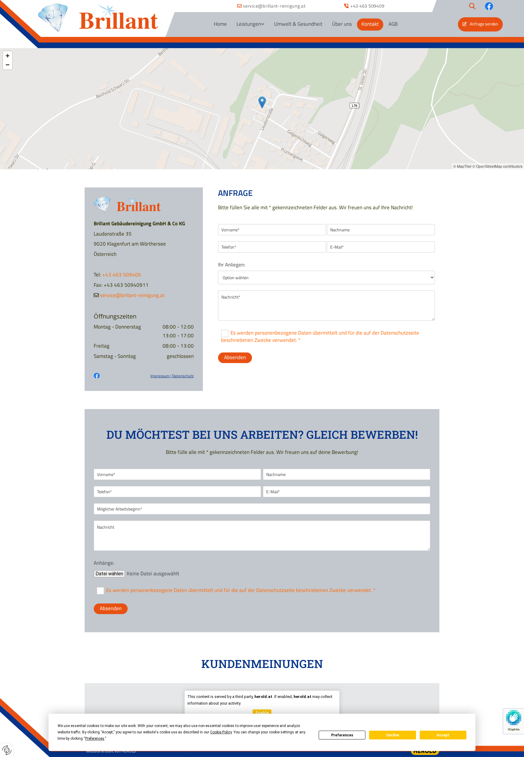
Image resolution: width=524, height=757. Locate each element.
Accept (443, 735)
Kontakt (370, 24)
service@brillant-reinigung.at (274, 5)
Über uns (342, 24)
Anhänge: (104, 563)
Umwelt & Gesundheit (298, 24)
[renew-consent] (7, 750)
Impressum (160, 376)
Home (220, 24)
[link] (250, 24)
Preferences (342, 735)
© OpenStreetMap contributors (497, 166)
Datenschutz (183, 376)
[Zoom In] (7, 55)
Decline (392, 735)
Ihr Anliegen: (231, 265)
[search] (472, 6)
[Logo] (98, 18)
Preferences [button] (94, 738)
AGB (393, 24)
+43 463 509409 (367, 5)
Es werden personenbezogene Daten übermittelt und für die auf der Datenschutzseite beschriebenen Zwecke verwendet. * (320, 336)
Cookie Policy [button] (221, 732)
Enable (262, 712)
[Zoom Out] (7, 64)
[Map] (262, 108)
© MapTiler (462, 166)
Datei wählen (109, 574)
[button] (480, 24)
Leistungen (249, 24)
